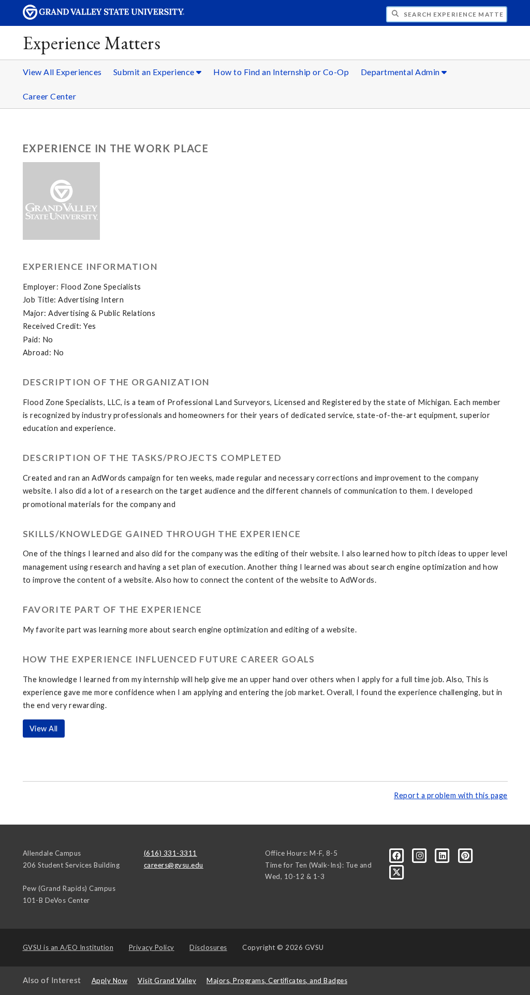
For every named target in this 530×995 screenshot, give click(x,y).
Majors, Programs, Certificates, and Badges (277, 980)
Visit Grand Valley (167, 980)
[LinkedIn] (443, 854)
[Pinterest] (465, 854)
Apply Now (110, 980)
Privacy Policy (151, 947)
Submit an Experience (155, 72)
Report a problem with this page (451, 795)
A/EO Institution (68, 947)
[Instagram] (420, 854)
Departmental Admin (401, 72)
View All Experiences (62, 72)
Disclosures (208, 947)
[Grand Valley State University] (103, 17)
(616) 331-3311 (170, 853)
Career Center (50, 96)
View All (44, 728)
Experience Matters (92, 42)
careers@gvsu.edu (173, 865)
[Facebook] (397, 854)
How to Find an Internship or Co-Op (281, 72)
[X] (396, 872)
